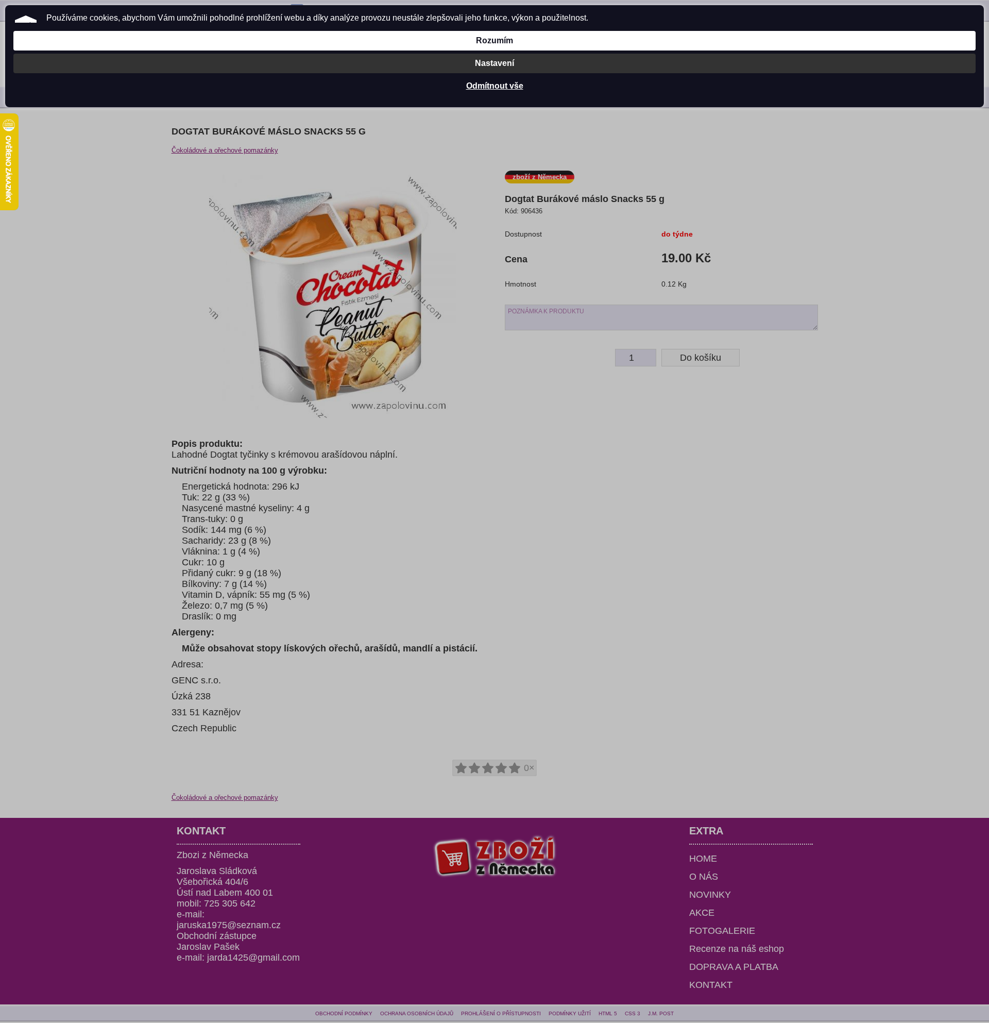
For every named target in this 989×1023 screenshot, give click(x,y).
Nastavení (494, 63)
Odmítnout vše (494, 85)
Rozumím (494, 40)
